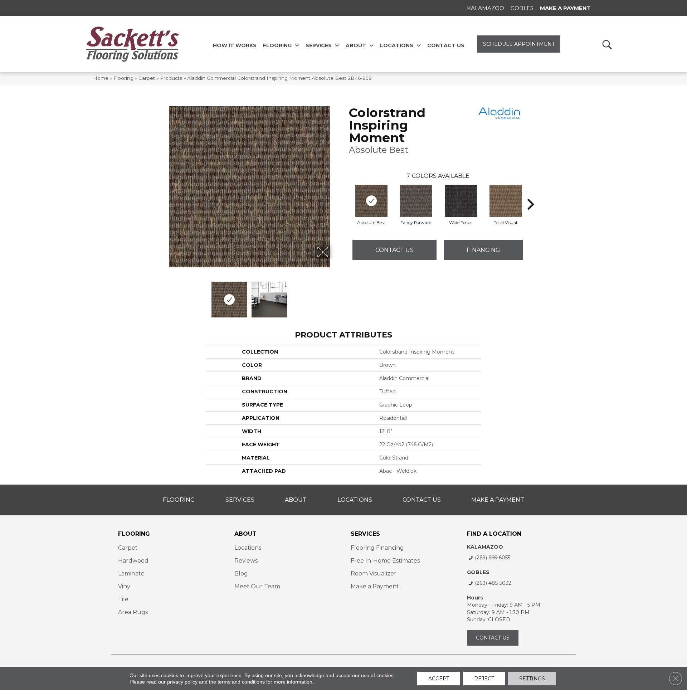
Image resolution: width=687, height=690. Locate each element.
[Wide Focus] (461, 201)
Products (171, 78)
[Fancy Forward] (416, 201)
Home (100, 78)
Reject (484, 678)
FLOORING (134, 533)
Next (334, 296)
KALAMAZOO (485, 547)
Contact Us (394, 250)
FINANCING (483, 250)
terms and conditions (241, 682)
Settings (532, 678)
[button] (607, 44)
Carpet (146, 78)
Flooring (123, 78)
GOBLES (478, 572)
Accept (438, 678)
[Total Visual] (505, 201)
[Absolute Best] (371, 201)
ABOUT (245, 533)
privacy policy (182, 682)
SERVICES (365, 533)
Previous (163, 296)
